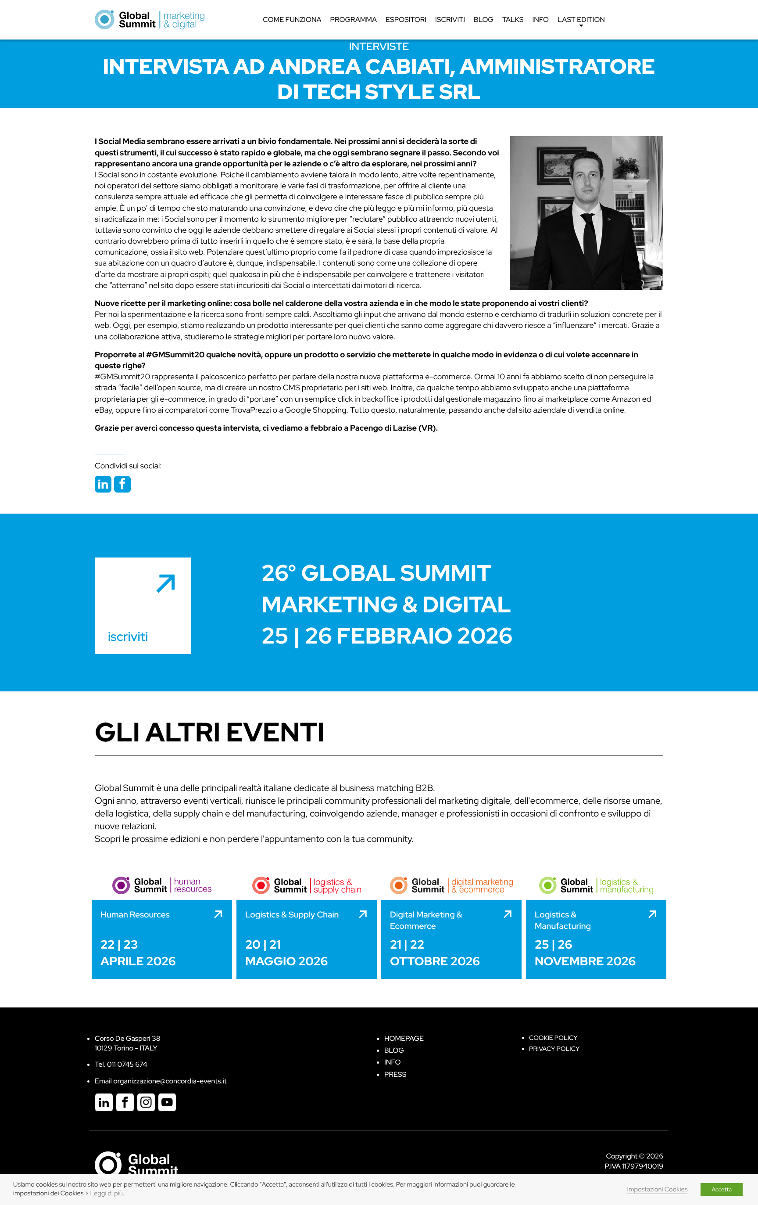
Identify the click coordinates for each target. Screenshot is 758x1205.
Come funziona (292, 19)
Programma (353, 19)
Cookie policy (553, 1038)
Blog (483, 19)
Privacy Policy (554, 1049)
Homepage (404, 1038)
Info (541, 19)
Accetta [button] (722, 1189)
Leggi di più (106, 1193)
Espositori (406, 19)
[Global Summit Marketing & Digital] (149, 19)
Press (395, 1074)
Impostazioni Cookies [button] (657, 1189)
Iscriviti (450, 19)
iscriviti (128, 636)
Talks (513, 19)
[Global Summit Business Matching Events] (136, 1164)
